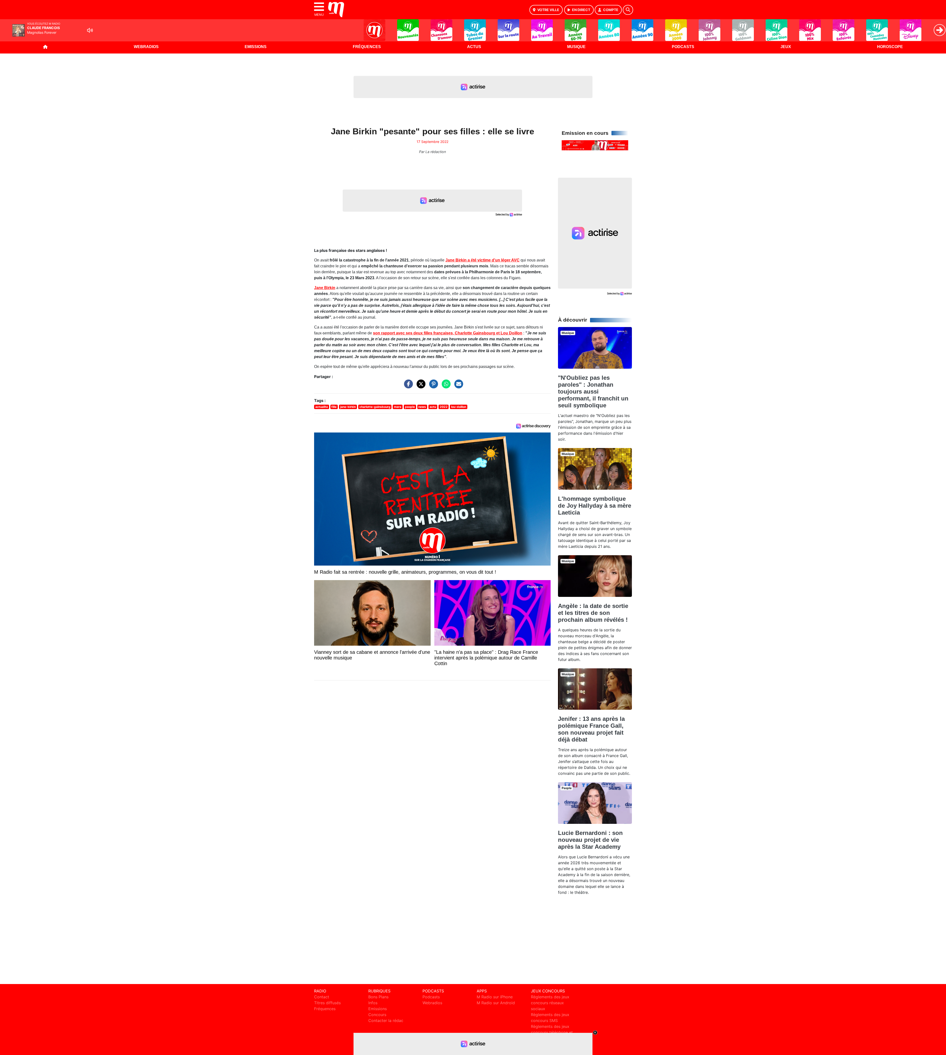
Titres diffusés (327, 1002)
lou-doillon (458, 407)
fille (334, 407)
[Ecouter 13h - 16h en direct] (595, 144)
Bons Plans (378, 996)
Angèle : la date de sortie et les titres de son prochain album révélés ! (593, 613)
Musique (576, 47)
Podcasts (683, 47)
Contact (321, 996)
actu (433, 407)
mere (397, 407)
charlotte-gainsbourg (374, 407)
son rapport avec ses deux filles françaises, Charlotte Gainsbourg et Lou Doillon (447, 333)
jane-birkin (348, 407)
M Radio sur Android (496, 1002)
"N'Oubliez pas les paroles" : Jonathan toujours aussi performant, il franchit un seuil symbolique (593, 391)
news (422, 407)
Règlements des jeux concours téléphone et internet (552, 1032)
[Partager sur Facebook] (407, 386)
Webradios (146, 47)
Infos (372, 1002)
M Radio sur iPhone (495, 996)
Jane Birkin (324, 288)
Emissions (256, 47)
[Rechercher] (628, 10)
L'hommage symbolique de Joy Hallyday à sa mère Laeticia (594, 505)
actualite (321, 407)
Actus (474, 47)
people (410, 407)
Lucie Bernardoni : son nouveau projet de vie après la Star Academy (590, 840)
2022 (444, 407)
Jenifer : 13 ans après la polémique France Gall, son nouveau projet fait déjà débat (591, 729)
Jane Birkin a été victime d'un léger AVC (482, 260)
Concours (377, 1014)
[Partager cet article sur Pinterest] (432, 386)
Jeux (785, 47)
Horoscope (890, 47)
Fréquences (367, 47)
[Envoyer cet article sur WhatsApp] (445, 386)
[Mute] (90, 30)
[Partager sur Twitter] (419, 386)
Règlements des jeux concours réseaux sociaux (550, 1002)
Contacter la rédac (385, 1020)
